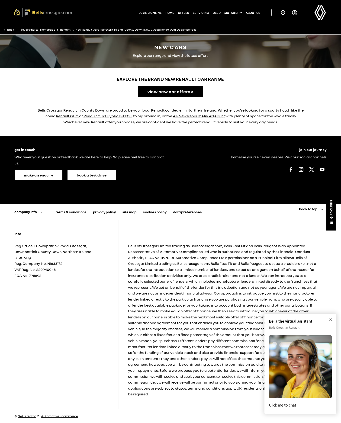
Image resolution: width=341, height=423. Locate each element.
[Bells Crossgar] (43, 12)
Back (10, 29)
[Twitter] (311, 169)
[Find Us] (283, 12)
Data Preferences (187, 212)
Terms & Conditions (71, 212)
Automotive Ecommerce (59, 416)
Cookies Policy (155, 212)
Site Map (129, 212)
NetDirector (27, 416)
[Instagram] (301, 169)
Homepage (47, 29)
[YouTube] (322, 169)
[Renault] (320, 12)
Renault (65, 29)
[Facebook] (291, 169)
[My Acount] (294, 12)
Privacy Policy (104, 212)
